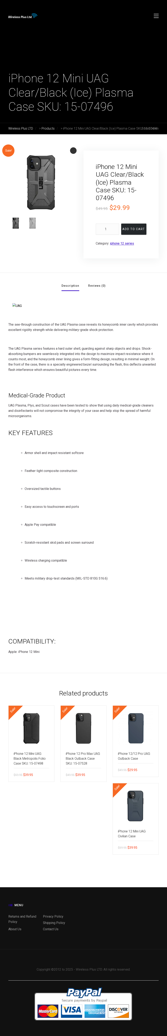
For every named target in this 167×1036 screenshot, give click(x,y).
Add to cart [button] (48, 774)
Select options (100, 774)
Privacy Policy (53, 916)
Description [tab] (70, 285)
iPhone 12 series (122, 243)
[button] (73, 150)
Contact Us (50, 929)
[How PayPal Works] (83, 987)
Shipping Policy (54, 923)
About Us (14, 929)
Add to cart (133, 229)
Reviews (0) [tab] (97, 285)
